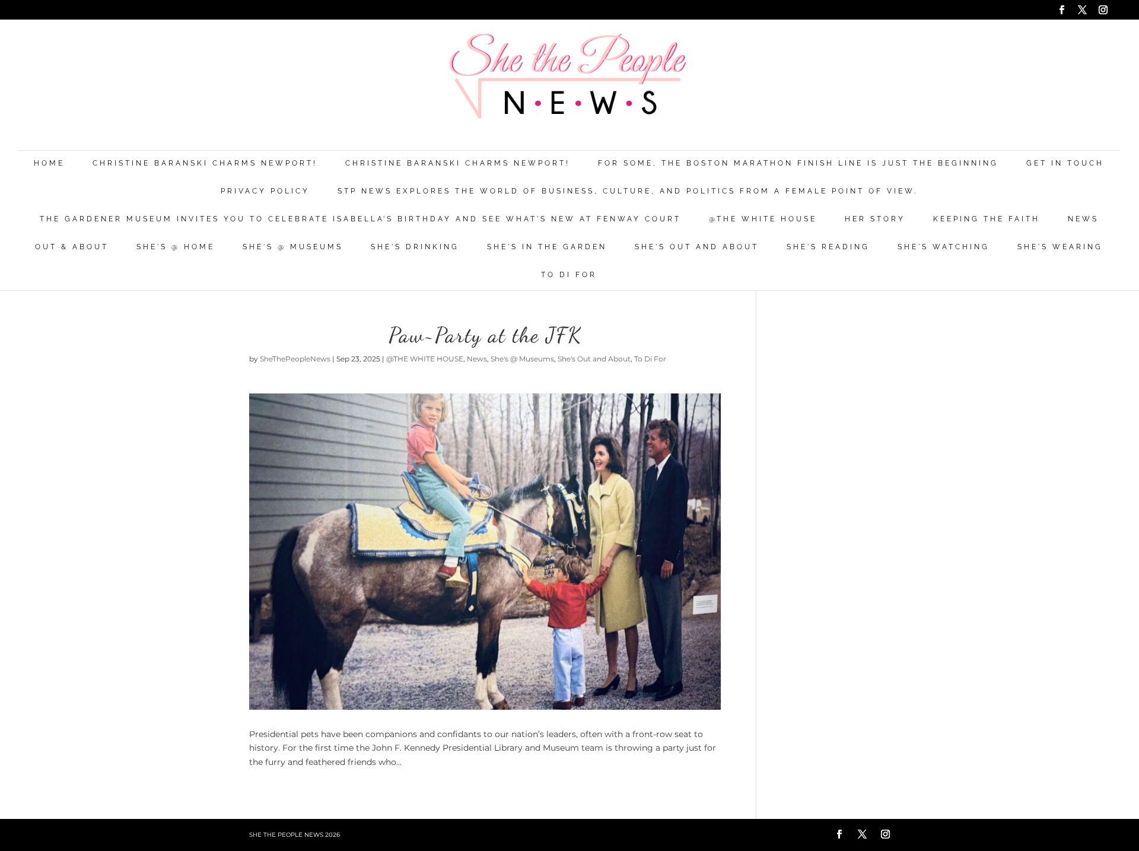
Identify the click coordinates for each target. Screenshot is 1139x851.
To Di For (569, 275)
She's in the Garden (547, 247)
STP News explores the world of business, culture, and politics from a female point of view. (628, 191)
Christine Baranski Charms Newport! (205, 163)
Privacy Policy (265, 191)
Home (49, 163)
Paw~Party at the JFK (485, 335)
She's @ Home (175, 247)
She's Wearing (1060, 247)
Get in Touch (1065, 163)
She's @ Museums (293, 247)
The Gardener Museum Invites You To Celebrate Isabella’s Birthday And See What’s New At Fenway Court (360, 219)
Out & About (72, 247)
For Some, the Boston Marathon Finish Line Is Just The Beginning (798, 163)
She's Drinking (415, 247)
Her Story (875, 219)
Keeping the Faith (986, 219)
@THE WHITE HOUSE (763, 219)
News (1083, 219)
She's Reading (828, 247)
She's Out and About (697, 247)
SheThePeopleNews (295, 358)
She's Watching (944, 247)
